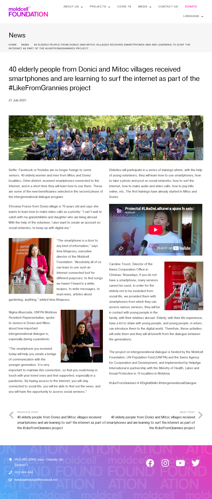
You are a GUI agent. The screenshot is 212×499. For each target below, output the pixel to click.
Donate (191, 6)
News (25, 44)
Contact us (168, 6)
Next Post (150, 420)
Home (13, 44)
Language (191, 16)
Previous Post (61, 420)
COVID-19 (124, 6)
